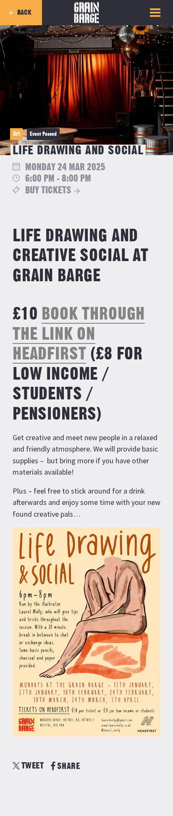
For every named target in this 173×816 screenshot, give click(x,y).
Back (24, 12)
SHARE (68, 766)
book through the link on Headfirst (79, 334)
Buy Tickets (48, 190)
